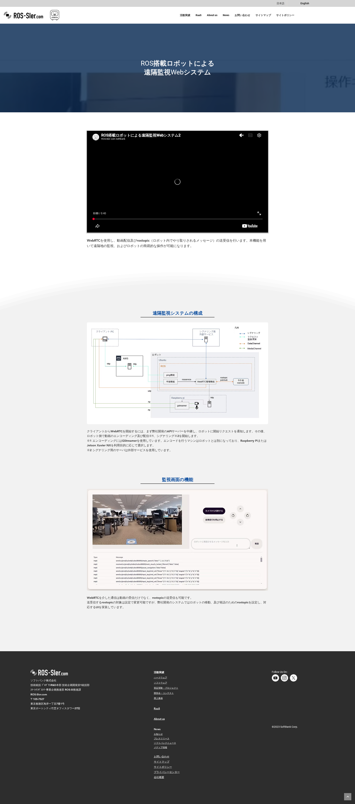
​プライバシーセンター (167, 772)
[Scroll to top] (347, 796)
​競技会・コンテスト (164, 692)
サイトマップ (161, 761)
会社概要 (159, 777)
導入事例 (158, 698)
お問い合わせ (161, 756)
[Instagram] (284, 678)
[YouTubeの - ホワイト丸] (275, 678)
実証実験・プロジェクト (166, 687)
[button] (186, 15)
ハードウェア (160, 677)
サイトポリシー (163, 767)
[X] (293, 678)
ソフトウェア (160, 682)
